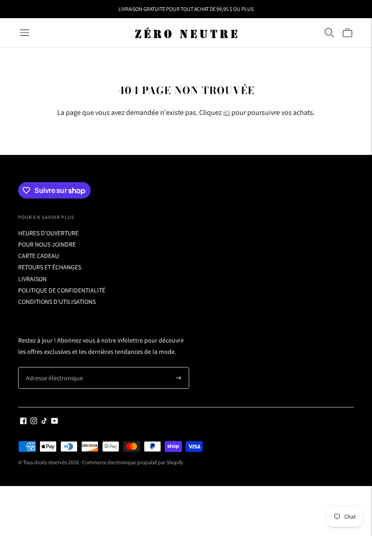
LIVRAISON (32, 279)
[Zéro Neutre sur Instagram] (33, 422)
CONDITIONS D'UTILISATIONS (57, 302)
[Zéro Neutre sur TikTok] (44, 422)
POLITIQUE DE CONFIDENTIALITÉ (61, 290)
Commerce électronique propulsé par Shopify (132, 462)
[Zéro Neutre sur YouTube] (54, 422)
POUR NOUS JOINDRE (47, 244)
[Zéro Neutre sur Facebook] (23, 422)
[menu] (24, 33)
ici (226, 112)
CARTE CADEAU (38, 256)
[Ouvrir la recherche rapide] (329, 33)
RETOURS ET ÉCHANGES (49, 267)
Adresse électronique (50, 367)
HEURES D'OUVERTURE (48, 233)
